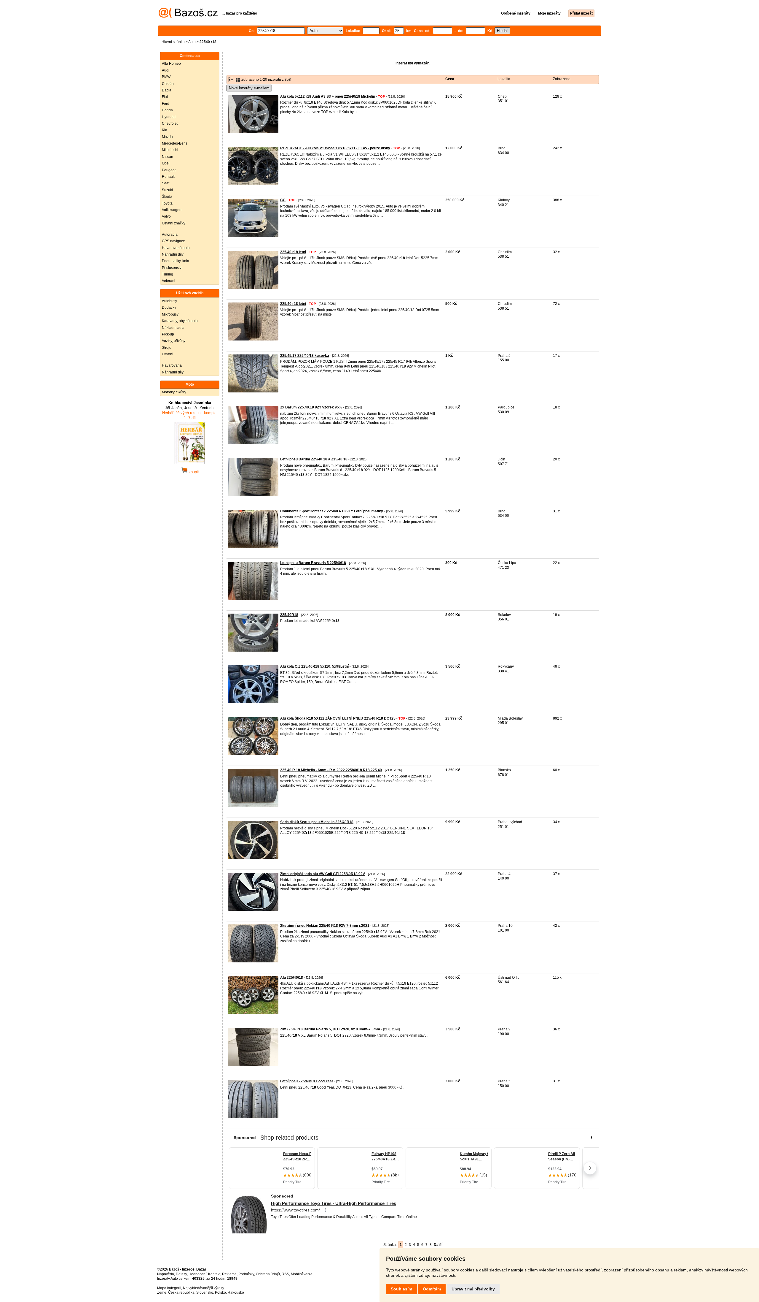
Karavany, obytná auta (180, 321)
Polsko (220, 1292)
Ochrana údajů (268, 1274)
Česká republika (181, 1292)
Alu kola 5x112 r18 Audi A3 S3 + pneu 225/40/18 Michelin (327, 96)
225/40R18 (289, 615)
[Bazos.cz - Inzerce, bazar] (188, 17)
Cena (449, 79)
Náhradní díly (173, 254)
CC (283, 200)
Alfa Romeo (171, 63)
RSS (285, 1274)
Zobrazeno (561, 79)
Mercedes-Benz (174, 143)
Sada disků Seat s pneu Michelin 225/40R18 (316, 822)
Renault (168, 177)
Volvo (166, 216)
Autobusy (169, 301)
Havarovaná (172, 365)
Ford (165, 104)
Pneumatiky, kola (175, 261)
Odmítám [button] (432, 1289)
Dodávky (169, 307)
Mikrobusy (170, 314)
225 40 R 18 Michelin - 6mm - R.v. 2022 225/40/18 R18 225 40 (331, 770)
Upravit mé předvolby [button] (473, 1289)
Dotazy (181, 1274)
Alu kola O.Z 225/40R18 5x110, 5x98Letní (314, 666)
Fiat (165, 97)
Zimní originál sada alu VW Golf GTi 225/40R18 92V (322, 874)
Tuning (167, 274)
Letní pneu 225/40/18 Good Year (306, 1081)
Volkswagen (171, 210)
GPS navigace (173, 241)
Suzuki (167, 190)
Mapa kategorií (169, 1288)
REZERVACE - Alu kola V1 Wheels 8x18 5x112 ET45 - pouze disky (335, 148)
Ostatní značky (173, 223)
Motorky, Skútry (174, 392)
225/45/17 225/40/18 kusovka (304, 356)
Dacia (166, 90)
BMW (166, 77)
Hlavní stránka (173, 42)
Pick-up (168, 334)
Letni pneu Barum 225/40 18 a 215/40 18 (313, 459)
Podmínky (246, 1274)
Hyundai (169, 117)
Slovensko (204, 1292)
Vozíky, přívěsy (173, 341)
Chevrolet (170, 123)
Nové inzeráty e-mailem (249, 88)
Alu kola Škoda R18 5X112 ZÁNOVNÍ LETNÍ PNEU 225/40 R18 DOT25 (338, 718)
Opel (166, 163)
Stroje (166, 348)
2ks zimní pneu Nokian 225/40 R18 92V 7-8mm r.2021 (324, 926)
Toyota (167, 203)
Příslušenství (172, 268)
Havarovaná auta (176, 248)
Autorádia (170, 234)
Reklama (229, 1274)
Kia (164, 130)
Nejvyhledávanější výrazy (203, 1288)
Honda (167, 110)
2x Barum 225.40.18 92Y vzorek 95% (311, 407)
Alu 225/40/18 (291, 977)
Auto (192, 42)
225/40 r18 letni (293, 304)
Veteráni (168, 281)
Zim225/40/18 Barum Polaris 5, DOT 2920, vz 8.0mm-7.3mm (330, 1029)
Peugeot (169, 170)
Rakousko (236, 1292)
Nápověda (165, 1274)
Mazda (167, 137)
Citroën (168, 84)
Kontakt (214, 1274)
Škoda (167, 196)
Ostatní (167, 354)
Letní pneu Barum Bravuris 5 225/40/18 (313, 563)
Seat (165, 183)
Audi (165, 70)
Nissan (167, 157)
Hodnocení (197, 1274)
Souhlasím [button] (401, 1289)
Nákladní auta (173, 328)
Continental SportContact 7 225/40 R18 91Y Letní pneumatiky (331, 511)
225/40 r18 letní (293, 252)
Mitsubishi (170, 150)
